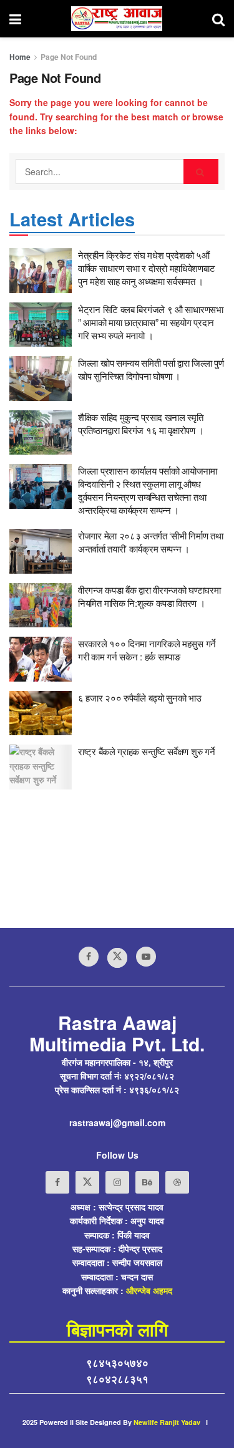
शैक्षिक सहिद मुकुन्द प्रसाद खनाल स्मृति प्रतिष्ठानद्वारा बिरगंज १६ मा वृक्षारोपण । (140, 423)
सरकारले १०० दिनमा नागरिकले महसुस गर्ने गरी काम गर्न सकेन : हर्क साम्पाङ (147, 650)
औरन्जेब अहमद (149, 1290)
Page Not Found (69, 56)
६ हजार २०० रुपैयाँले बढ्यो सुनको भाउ (140, 697)
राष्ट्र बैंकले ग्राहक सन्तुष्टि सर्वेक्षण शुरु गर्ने (146, 751)
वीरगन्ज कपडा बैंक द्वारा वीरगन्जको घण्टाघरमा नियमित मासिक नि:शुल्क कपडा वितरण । (149, 596)
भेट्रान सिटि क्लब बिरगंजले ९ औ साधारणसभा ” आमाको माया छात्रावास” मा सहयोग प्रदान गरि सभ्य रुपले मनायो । (150, 322)
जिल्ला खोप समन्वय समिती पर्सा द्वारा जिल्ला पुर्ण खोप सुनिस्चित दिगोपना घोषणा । (150, 369)
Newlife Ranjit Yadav (167, 1422)
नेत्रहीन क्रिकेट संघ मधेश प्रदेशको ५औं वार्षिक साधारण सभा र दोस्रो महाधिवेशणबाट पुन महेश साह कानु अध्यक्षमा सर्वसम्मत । (146, 267)
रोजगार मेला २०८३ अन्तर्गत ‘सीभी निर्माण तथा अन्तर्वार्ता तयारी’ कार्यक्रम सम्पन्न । (150, 542)
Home (20, 56)
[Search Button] (200, 171)
